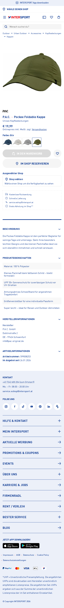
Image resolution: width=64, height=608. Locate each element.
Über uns (10, 474)
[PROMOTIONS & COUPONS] (32, 453)
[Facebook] (14, 406)
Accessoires (36, 33)
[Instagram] (6, 406)
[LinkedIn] (48, 406)
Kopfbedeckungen (53, 33)
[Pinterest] (40, 406)
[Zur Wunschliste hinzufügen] (57, 153)
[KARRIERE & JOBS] (32, 485)
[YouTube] (31, 406)
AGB (18, 555)
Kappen (10, 36)
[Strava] (57, 406)
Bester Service (14, 517)
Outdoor (6, 33)
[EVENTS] (32, 463)
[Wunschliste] (51, 17)
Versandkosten (39, 129)
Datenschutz (28, 555)
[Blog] (32, 527)
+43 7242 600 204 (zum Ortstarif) (18, 382)
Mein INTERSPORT (16, 431)
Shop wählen (16, 179)
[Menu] (5, 17)
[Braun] (17, 142)
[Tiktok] (23, 406)
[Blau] (7, 142)
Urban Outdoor (20, 33)
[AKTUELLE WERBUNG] (32, 442)
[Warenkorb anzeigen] (59, 17)
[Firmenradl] (32, 495)
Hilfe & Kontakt (15, 421)
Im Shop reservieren (35, 163)
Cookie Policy (43, 555)
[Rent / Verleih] (32, 506)
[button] (32, 229)
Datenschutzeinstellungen (14, 560)
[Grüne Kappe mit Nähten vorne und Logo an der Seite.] (32, 72)
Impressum (8, 555)
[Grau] (27, 142)
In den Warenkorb (29, 153)
